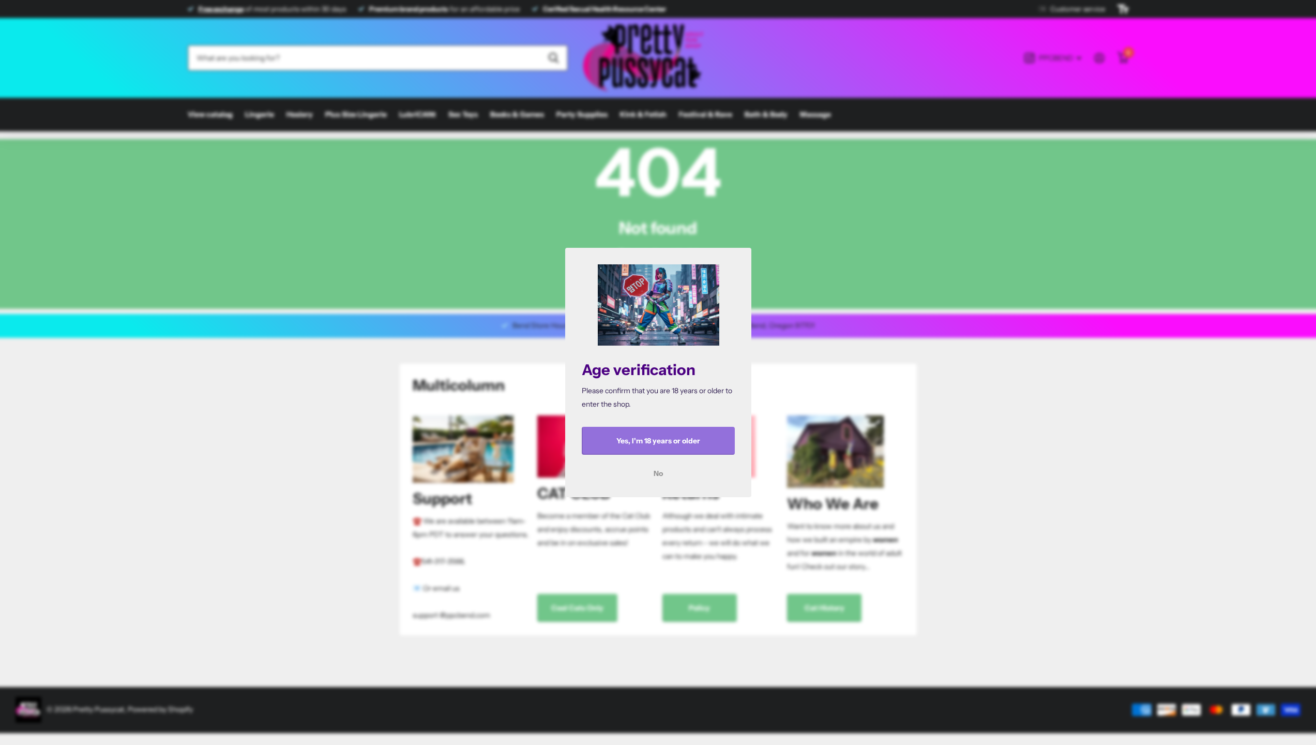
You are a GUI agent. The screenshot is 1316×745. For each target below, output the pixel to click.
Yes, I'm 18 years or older (658, 440)
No (658, 473)
